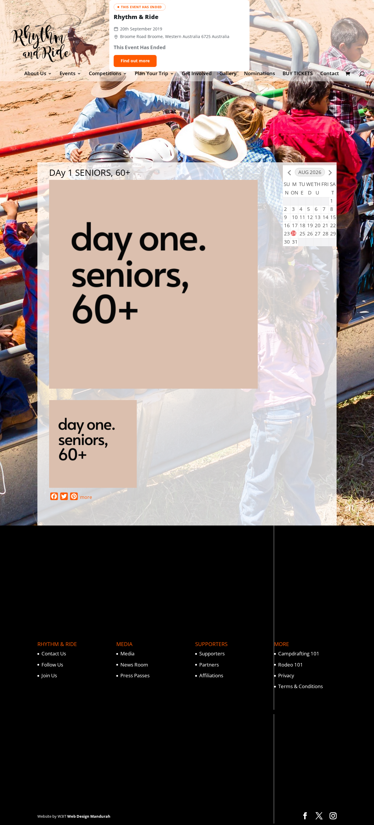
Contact (329, 74)
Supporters (212, 653)
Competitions (105, 74)
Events (67, 74)
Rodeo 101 (290, 664)
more (86, 497)
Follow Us (52, 664)
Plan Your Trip (151, 74)
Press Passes (135, 675)
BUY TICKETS (298, 74)
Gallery (227, 74)
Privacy (286, 675)
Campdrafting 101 (298, 653)
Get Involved (197, 74)
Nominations (259, 74)
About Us (35, 74)
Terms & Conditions (300, 686)
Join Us (49, 675)
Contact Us (53, 653)
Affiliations (211, 675)
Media (127, 653)
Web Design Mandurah (88, 816)
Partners (209, 664)
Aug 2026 (309, 172)
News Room (134, 664)
